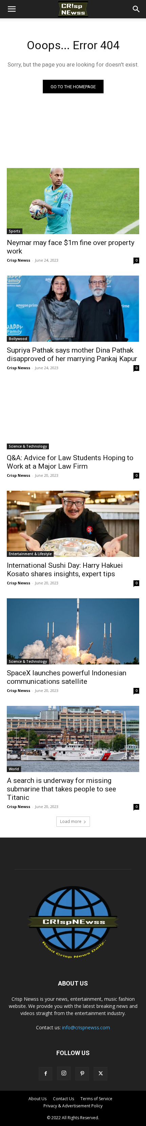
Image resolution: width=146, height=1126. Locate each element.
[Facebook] (45, 1074)
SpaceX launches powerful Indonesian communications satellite (66, 677)
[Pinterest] (82, 1074)
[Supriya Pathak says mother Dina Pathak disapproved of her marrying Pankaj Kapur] (73, 309)
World (14, 769)
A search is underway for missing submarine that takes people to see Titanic (61, 789)
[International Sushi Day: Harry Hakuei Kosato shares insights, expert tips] (73, 524)
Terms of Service (96, 1099)
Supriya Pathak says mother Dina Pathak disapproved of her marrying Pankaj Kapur (72, 354)
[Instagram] (64, 1073)
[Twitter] (100, 1074)
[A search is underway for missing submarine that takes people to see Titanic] (73, 739)
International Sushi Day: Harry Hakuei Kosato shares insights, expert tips (65, 569)
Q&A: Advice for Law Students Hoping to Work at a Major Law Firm (70, 462)
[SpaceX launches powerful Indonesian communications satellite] (73, 631)
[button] (11, 9)
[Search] (136, 9)
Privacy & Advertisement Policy (73, 1106)
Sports (14, 231)
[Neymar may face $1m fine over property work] (73, 201)
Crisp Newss (18, 260)
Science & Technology (28, 446)
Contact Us (63, 1099)
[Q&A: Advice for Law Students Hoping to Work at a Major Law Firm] (73, 416)
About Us (38, 1099)
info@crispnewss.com (86, 1027)
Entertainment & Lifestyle (30, 553)
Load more (70, 821)
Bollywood (18, 338)
